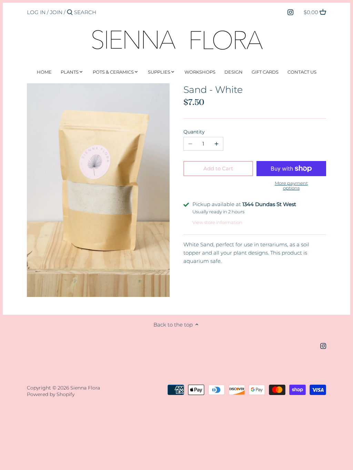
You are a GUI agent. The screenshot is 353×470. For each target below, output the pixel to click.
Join (56, 12)
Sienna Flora (85, 388)
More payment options (291, 186)
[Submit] (70, 13)
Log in (36, 12)
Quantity (194, 132)
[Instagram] (290, 12)
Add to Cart (218, 168)
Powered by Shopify (50, 394)
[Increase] (216, 143)
